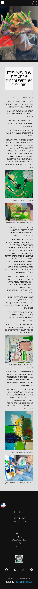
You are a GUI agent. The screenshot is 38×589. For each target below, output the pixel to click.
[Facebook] (6, 569)
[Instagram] (23, 569)
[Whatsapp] (14, 569)
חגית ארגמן (34, 3)
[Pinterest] (31, 569)
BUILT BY (19, 582)
